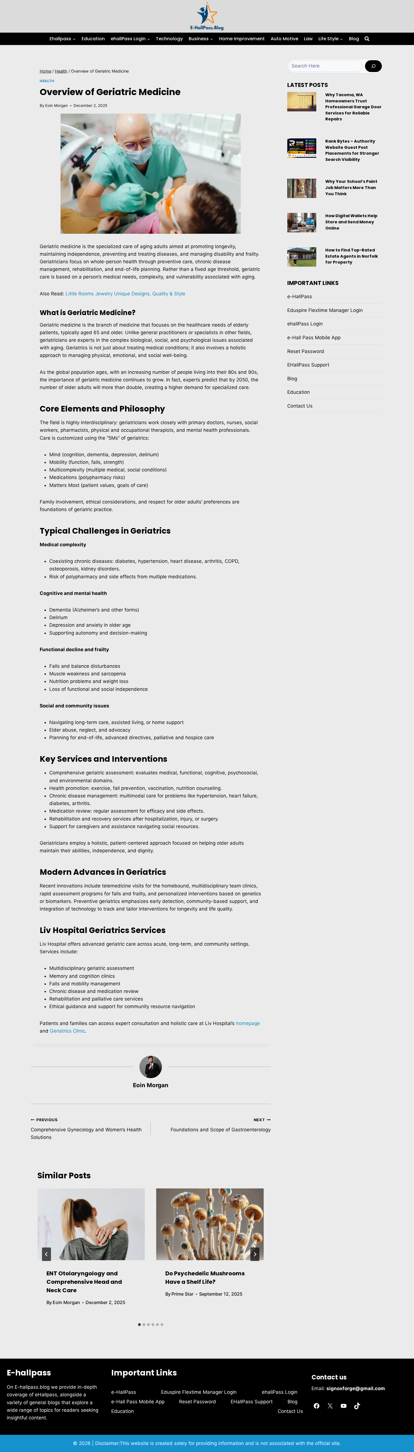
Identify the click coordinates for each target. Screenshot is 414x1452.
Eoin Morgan (56, 105)
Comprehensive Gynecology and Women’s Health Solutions (86, 1129)
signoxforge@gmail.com (355, 1388)
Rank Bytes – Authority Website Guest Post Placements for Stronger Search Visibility (352, 150)
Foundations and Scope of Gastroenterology (221, 1125)
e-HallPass (299, 296)
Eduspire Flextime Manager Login (325, 310)
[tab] (139, 1324)
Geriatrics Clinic (67, 1031)
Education (93, 38)
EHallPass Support (308, 365)
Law (308, 38)
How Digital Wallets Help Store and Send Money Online (351, 222)
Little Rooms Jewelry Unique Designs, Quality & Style (125, 293)
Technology (169, 38)
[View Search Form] (367, 39)
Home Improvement (242, 38)
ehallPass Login (305, 324)
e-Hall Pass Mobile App (313, 337)
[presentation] (91, 1224)
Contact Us (300, 406)
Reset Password (305, 351)
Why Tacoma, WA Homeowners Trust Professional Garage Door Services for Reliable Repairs (353, 107)
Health (47, 81)
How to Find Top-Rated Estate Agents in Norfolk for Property (351, 256)
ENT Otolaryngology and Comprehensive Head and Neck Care (84, 1281)
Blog (354, 38)
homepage (248, 1023)
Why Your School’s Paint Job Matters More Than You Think (351, 187)
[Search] (373, 66)
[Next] (254, 1254)
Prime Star (182, 1294)
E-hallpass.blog (33, 1387)
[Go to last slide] (46, 1254)
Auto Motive (284, 38)
